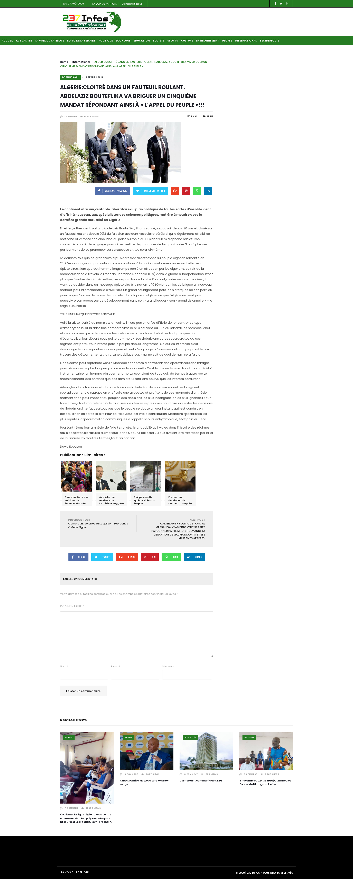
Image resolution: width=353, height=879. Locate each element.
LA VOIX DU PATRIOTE (104, 3)
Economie (123, 40)
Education (142, 40)
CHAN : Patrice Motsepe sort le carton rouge (145, 782)
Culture (187, 40)
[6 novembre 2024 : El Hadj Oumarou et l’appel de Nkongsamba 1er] (266, 751)
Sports (172, 40)
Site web (168, 666)
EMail (194, 116)
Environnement (207, 40)
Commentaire (72, 606)
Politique (106, 40)
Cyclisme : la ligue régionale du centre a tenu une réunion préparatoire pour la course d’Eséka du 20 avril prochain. (86, 818)
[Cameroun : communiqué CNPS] (206, 751)
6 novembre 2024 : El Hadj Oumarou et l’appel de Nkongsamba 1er (265, 782)
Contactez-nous (132, 3)
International (246, 40)
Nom (64, 666)
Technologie (269, 40)
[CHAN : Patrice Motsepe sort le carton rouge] (147, 751)
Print (210, 116)
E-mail (116, 666)
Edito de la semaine (81, 40)
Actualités (24, 40)
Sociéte (158, 40)
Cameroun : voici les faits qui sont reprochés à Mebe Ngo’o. (98, 523)
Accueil (7, 40)
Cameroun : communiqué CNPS (201, 780)
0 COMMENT (70, 116)
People (227, 40)
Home (64, 62)
